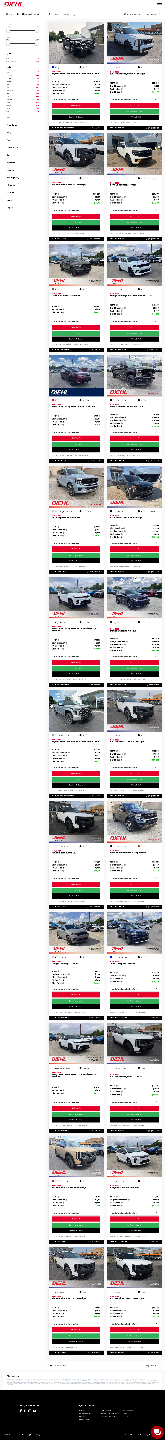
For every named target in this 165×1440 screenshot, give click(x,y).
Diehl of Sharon (117, 461)
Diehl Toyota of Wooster (63, 128)
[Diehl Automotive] (13, 4)
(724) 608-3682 (153, 461)
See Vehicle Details (76, 117)
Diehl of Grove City (60, 350)
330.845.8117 (96, 128)
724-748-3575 (95, 350)
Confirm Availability (76, 111)
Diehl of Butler (59, 461)
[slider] (8, 30)
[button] (102, 42)
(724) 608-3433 (153, 128)
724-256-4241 (95, 461)
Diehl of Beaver (117, 128)
